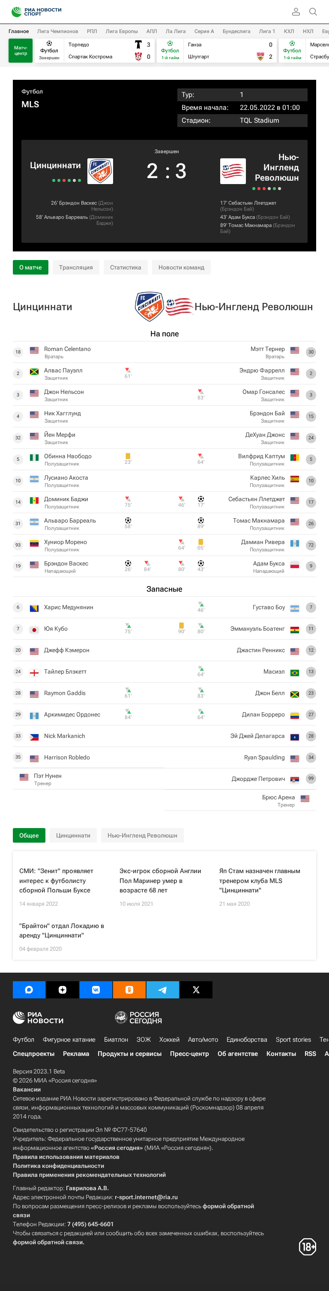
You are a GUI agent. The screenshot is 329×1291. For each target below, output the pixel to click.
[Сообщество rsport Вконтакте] (96, 989)
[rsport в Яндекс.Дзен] (62, 989)
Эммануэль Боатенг (257, 628)
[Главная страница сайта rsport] (55, 12)
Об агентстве (238, 1054)
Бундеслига (237, 31)
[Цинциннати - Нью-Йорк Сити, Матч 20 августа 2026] (79, 180)
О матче (30, 267)
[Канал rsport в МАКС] (29, 989)
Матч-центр (20, 50)
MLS (30, 104)
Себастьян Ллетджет (252, 203)
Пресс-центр (189, 1054)
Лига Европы (122, 31)
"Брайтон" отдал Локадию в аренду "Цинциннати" (61, 931)
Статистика (125, 267)
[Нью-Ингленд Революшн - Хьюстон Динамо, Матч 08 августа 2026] (264, 188)
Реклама (76, 1054)
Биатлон (116, 1039)
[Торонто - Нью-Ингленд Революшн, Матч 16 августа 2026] (258, 188)
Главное (19, 31)
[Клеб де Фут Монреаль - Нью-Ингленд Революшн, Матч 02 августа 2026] (269, 188)
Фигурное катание (69, 1039)
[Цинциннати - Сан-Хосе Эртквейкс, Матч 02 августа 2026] (69, 180)
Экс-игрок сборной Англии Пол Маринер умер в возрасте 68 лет (160, 880)
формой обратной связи (48, 1242)
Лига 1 (267, 31)
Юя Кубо (56, 628)
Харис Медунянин (68, 607)
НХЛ (308, 31)
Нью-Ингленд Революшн (277, 167)
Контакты (281, 1054)
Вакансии (27, 1089)
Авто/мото (203, 1039)
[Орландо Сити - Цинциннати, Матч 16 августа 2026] (74, 180)
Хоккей (169, 1039)
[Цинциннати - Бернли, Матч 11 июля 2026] (53, 180)
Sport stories (293, 1039)
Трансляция (76, 267)
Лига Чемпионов (57, 31)
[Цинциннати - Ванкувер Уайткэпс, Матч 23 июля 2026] (58, 180)
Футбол (32, 91)
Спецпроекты (33, 1054)
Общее (29, 835)
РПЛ (92, 31)
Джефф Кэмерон (67, 650)
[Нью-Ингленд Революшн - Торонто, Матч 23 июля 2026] (279, 188)
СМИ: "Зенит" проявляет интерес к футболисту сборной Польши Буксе (56, 880)
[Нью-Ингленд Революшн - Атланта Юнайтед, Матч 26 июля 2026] (274, 188)
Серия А (204, 31)
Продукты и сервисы (130, 1054)
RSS (310, 1054)
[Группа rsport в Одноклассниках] (129, 989)
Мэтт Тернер (268, 348)
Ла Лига (176, 31)
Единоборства (247, 1039)
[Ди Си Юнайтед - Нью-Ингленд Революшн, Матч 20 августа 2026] (253, 188)
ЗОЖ (144, 1039)
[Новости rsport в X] (196, 989)
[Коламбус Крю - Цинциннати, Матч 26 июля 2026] (64, 180)
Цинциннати (55, 165)
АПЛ (152, 31)
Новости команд (181, 267)
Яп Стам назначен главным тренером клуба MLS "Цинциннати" (259, 880)
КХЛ (289, 31)
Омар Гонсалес (263, 391)
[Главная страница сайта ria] (14, 12)
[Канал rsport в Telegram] (163, 989)
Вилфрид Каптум (261, 456)
